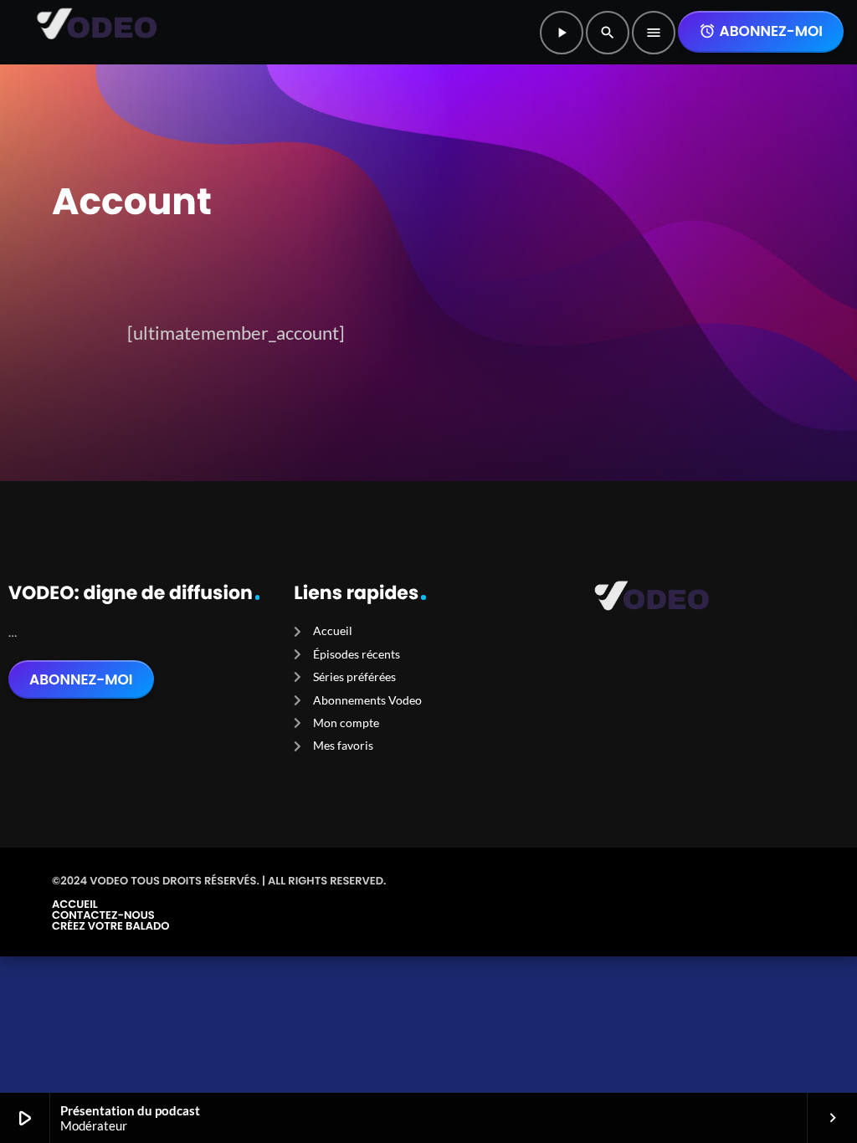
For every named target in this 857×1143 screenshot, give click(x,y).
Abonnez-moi (761, 31)
